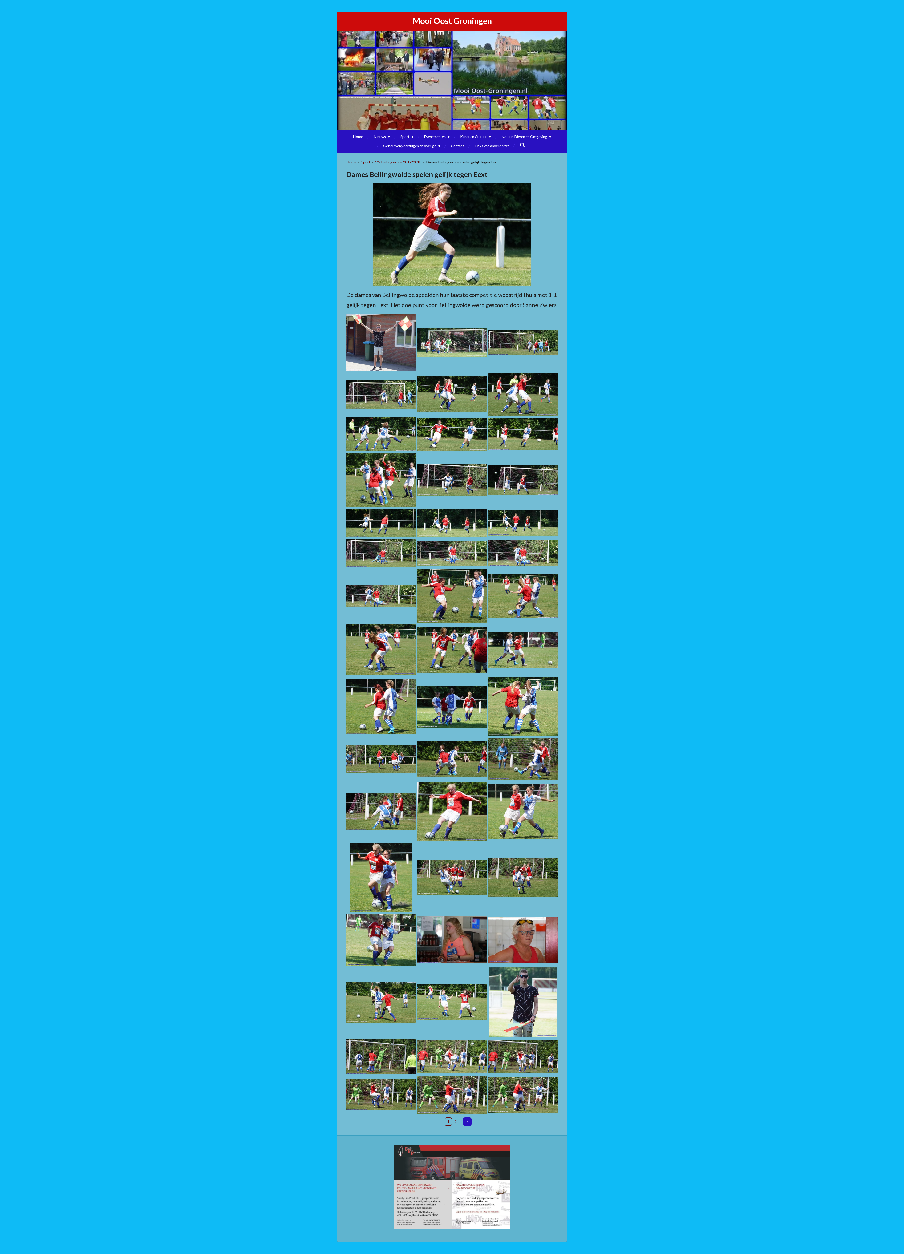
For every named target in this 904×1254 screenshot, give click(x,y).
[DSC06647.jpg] (523, 649)
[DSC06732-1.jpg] (452, 1002)
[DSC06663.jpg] (452, 706)
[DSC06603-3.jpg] (380, 523)
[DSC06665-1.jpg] (523, 706)
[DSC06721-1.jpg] (452, 940)
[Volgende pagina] (467, 1121)
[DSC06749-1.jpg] (523, 1094)
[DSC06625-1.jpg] (452, 649)
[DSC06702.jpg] (380, 877)
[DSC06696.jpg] (380, 811)
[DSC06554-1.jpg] (380, 342)
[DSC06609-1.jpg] (380, 553)
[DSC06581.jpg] (523, 394)
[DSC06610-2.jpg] (452, 553)
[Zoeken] (522, 144)
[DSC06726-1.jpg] (380, 1002)
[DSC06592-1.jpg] (380, 480)
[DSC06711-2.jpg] (380, 940)
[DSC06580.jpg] (452, 394)
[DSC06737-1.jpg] (523, 1002)
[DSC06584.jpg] (380, 434)
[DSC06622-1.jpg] (523, 595)
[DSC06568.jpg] (523, 342)
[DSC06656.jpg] (380, 706)
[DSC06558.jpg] (452, 342)
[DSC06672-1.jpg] (380, 759)
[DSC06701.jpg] (523, 811)
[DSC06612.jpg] (380, 595)
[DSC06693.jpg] (523, 759)
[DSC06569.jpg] (380, 394)
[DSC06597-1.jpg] (523, 480)
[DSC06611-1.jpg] (523, 553)
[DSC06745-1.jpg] (452, 1056)
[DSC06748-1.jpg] (452, 1094)
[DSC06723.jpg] (523, 940)
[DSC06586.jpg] (452, 434)
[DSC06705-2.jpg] (523, 877)
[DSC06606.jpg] (452, 523)
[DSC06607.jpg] (523, 523)
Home (351, 162)
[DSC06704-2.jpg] (452, 877)
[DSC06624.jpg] (380, 649)
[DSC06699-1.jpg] (452, 811)
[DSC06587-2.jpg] (523, 434)
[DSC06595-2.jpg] (452, 480)
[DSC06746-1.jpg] (523, 1056)
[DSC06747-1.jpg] (380, 1094)
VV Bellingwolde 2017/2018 (398, 162)
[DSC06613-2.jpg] (452, 595)
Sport (365, 162)
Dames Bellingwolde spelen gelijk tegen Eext (462, 162)
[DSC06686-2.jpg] (452, 759)
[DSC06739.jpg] (380, 1056)
